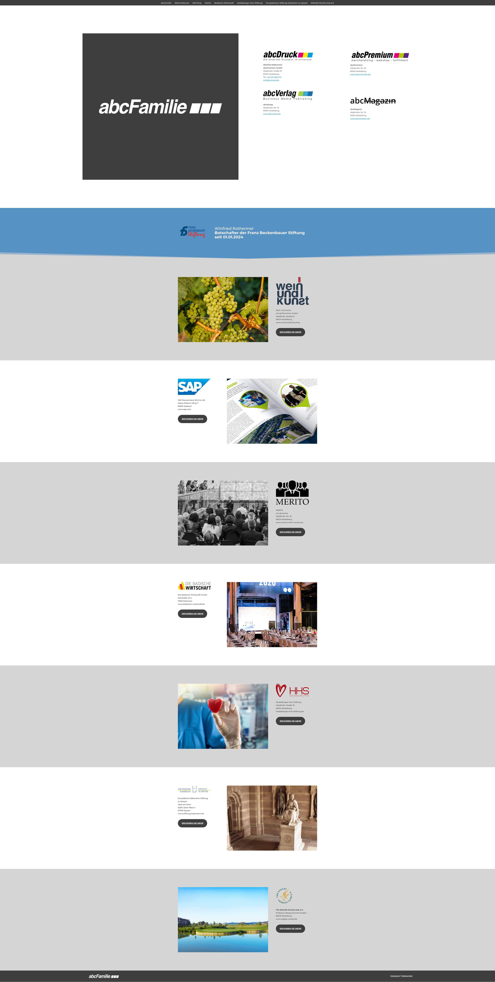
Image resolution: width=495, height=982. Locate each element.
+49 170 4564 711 (273, 77)
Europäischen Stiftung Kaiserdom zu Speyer (287, 3)
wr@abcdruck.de (271, 80)
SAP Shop (197, 3)
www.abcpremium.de (360, 74)
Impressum (395, 976)
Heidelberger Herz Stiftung (250, 3)
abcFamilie (166, 3)
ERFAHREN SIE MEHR (290, 332)
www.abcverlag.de (272, 114)
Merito (208, 3)
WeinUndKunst (182, 3)
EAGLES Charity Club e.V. (322, 3)
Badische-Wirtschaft (224, 3)
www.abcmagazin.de (360, 118)
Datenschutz (407, 976)
